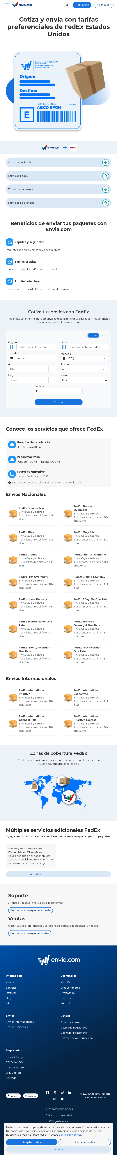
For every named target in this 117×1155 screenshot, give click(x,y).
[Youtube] (62, 1099)
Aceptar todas (31, 1142)
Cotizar (58, 402)
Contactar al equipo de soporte (30, 910)
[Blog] (55, 1099)
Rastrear (11, 993)
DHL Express (13, 1072)
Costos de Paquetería (74, 1027)
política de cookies (70, 1134)
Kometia (66, 998)
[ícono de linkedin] (69, 1092)
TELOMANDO (14, 1062)
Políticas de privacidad (58, 1115)
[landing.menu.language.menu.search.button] (67, 5)
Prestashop (68, 993)
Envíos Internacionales (20, 1021)
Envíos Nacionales (17, 1027)
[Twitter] (55, 1092)
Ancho (84, 367)
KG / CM (93, 335)
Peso (84, 378)
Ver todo (66, 1003)
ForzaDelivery (14, 1057)
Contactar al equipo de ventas (29, 933)
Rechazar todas (85, 1142)
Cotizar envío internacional (77, 1038)
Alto (31, 367)
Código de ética (58, 1121)
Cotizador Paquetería (74, 1032)
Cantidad (40, 386)
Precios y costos (70, 1022)
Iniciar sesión (103, 4)
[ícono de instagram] (62, 1092)
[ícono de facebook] (47, 1092)
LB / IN (104, 335)
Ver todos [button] (35, 874)
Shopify (65, 982)
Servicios (11, 987)
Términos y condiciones (58, 1109)
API (8, 1003)
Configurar (56, 1149)
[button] (12, 347)
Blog (9, 998)
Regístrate (82, 4)
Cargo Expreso (15, 1067)
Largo (31, 378)
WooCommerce (70, 987)
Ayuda (10, 982)
